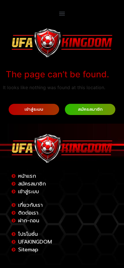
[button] (62, 13)
